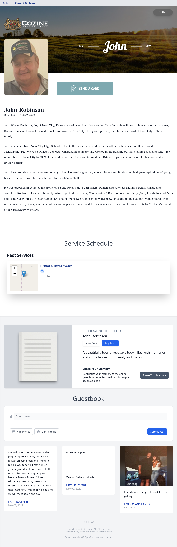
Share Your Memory (154, 375)
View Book (91, 343)
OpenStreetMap (92, 537)
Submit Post (157, 431)
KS (48, 275)
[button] (24, 273)
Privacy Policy (78, 531)
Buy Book (110, 343)
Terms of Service (98, 531)
